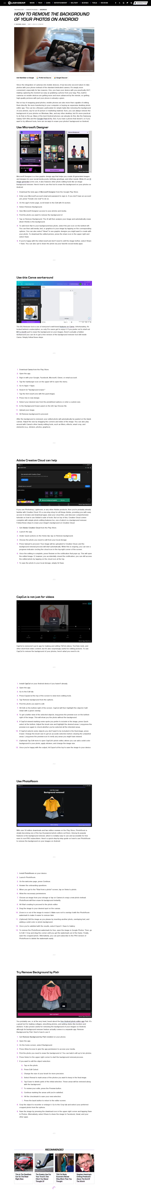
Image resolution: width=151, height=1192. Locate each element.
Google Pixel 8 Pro (44, 119)
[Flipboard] (127, 2)
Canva (30, 369)
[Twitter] (119, 2)
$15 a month (22, 332)
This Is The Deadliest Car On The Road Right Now (23, 1176)
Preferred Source (45, 78)
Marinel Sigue (21, 24)
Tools (94, 3)
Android (43, 9)
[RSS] (131, 2)
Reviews (104, 3)
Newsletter (142, 3)
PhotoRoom (29, 873)
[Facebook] (115, 2)
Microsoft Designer (48, 192)
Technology (19, 9)
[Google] (123, 2)
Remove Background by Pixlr (34, 1037)
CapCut (28, 683)
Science (85, 3)
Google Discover (62, 78)
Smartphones (32, 9)
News (32, 3)
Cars (48, 3)
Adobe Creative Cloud (31, 528)
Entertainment (60, 3)
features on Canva (67, 326)
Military (74, 3)
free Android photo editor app (72, 1021)
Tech (40, 3)
